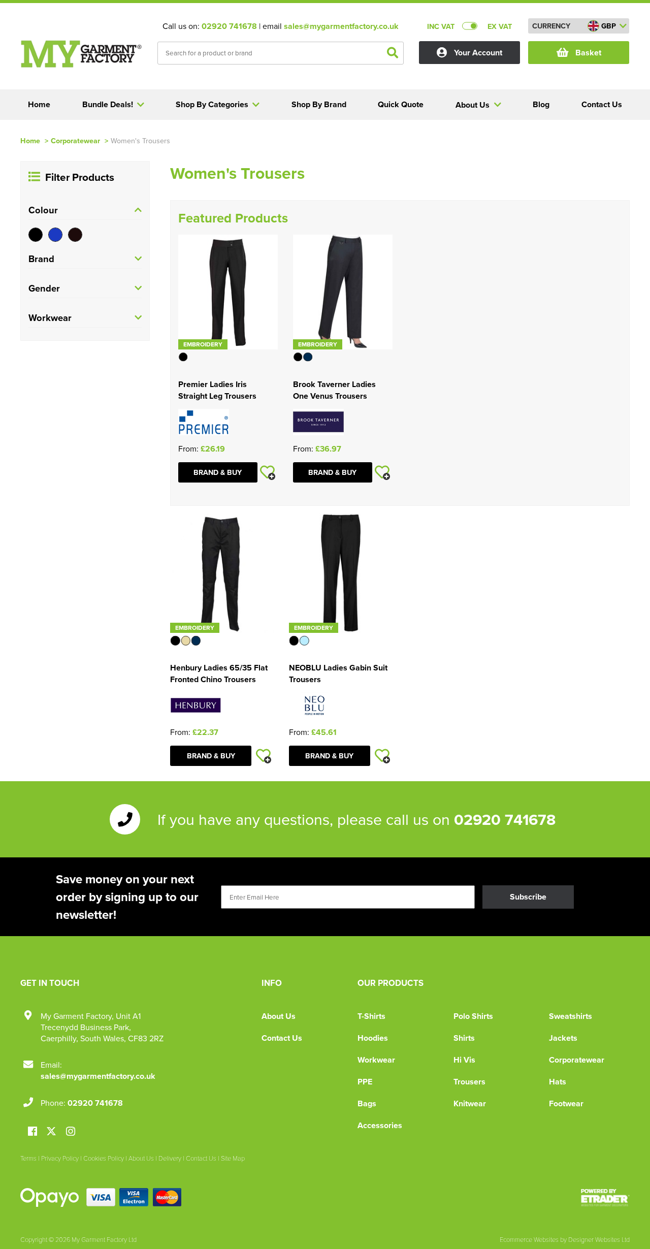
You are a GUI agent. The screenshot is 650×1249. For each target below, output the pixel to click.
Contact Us (282, 1038)
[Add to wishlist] (267, 472)
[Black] (35, 235)
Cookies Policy (103, 1158)
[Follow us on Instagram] (70, 1132)
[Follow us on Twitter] (52, 1131)
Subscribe (528, 897)
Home (30, 140)
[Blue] (55, 235)
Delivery (169, 1158)
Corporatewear (75, 140)
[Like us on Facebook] (32, 1132)
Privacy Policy (60, 1158)
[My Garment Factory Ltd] (81, 54)
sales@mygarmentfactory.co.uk (341, 26)
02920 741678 (229, 26)
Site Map (233, 1158)
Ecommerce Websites (529, 1239)
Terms (28, 1158)
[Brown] (75, 235)
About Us (279, 1016)
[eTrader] (605, 1197)
